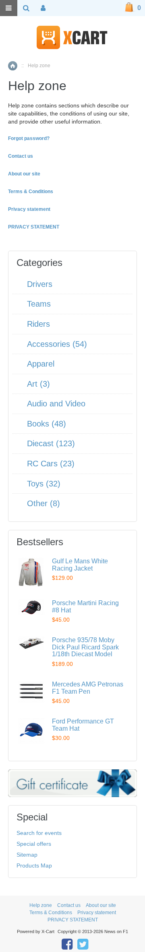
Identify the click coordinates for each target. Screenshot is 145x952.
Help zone (40, 905)
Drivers (39, 284)
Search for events (39, 833)
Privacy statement (96, 912)
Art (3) (38, 383)
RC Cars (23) (51, 463)
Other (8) (43, 503)
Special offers (34, 844)
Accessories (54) (57, 344)
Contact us (69, 905)
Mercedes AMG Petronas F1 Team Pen (87, 688)
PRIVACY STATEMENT (73, 920)
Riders (38, 323)
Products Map (34, 865)
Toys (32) (43, 483)
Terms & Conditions (50, 912)
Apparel (40, 363)
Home (12, 65)
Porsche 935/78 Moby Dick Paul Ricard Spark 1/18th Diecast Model (85, 647)
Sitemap (27, 854)
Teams (39, 303)
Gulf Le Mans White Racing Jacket (80, 565)
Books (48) (46, 423)
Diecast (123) (51, 443)
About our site (101, 905)
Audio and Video (56, 403)
